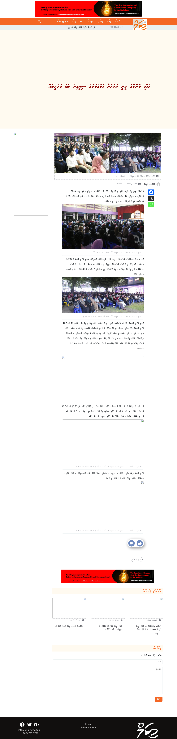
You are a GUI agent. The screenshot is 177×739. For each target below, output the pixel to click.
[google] (36, 724)
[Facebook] (151, 192)
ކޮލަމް (82, 21)
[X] (151, 198)
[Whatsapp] (151, 204)
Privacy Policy (88, 727)
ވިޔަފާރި (101, 21)
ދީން (74, 21)
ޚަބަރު (118, 21)
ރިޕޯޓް (109, 21)
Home (88, 724)
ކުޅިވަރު (91, 21)
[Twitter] (29, 724)
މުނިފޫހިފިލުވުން (63, 21)
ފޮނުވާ (158, 699)
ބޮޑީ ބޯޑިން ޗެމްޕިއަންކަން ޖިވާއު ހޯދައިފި (81, 27)
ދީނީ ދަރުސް (136, 559)
